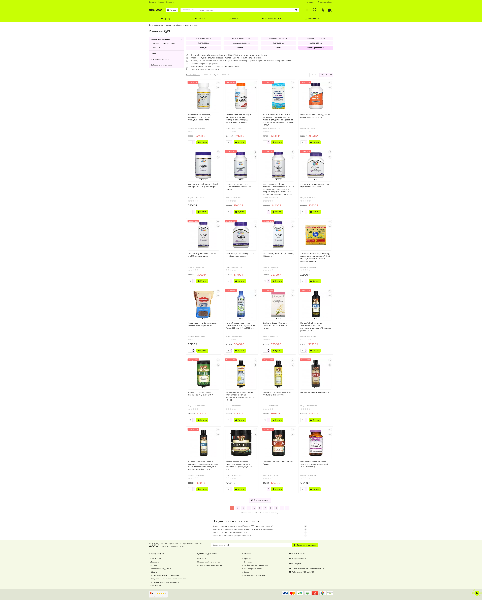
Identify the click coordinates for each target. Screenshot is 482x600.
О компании (313, 19)
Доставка (152, 2)
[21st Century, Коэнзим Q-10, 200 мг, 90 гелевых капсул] (241, 234)
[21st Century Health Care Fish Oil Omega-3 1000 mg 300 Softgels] (203, 165)
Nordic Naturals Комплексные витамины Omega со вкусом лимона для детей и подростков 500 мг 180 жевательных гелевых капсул (278, 120)
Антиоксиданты (191, 25)
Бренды (167, 19)
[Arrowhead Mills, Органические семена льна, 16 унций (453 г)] (203, 304)
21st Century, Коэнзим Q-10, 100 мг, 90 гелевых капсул (314, 185)
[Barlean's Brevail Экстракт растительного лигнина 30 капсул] (278, 304)
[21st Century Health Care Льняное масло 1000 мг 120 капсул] (241, 165)
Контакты (170, 2)
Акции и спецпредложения (209, 565)
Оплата (161, 2)
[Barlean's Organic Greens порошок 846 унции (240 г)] (203, 373)
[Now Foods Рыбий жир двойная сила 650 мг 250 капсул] (315, 96)
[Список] (326, 75)
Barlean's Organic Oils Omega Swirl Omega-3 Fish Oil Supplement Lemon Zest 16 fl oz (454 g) (240, 396)
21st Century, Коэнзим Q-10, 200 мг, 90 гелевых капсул (240, 254)
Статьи (201, 19)
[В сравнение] (218, 87)
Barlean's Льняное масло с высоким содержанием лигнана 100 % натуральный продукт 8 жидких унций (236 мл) (203, 465)
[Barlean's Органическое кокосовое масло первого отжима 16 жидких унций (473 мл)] (241, 442)
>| (287, 508)
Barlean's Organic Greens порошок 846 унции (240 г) (200, 393)
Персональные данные (160, 569)
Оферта (153, 572)
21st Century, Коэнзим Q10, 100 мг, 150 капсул (278, 254)
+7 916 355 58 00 (212, 69)
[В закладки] (218, 82)
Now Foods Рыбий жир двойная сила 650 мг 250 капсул (315, 116)
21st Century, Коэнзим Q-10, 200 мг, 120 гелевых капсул (202, 254)
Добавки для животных (161, 65)
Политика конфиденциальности (164, 582)
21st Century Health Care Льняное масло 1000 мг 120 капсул (238, 186)
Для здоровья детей (160, 59)
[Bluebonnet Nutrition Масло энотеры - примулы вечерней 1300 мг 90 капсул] (315, 442)
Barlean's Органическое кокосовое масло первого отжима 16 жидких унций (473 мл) (239, 465)
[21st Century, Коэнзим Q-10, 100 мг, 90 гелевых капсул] (315, 165)
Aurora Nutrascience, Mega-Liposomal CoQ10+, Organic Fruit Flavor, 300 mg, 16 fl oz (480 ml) (240, 325)
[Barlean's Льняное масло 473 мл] (315, 373)
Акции (235, 19)
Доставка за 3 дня (273, 19)
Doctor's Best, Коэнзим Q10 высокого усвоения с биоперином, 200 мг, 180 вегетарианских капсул (238, 118)
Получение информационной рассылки (168, 579)
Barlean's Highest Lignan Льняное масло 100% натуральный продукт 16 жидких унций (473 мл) (315, 327)
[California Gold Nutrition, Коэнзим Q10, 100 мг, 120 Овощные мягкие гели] (203, 96)
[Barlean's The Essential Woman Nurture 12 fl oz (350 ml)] (278, 373)
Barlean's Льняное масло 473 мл (315, 392)
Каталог (173, 10)
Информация (156, 553)
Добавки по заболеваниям (163, 43)
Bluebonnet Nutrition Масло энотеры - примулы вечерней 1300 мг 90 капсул (314, 464)
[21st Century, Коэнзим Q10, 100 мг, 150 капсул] (278, 234)
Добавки (178, 25)
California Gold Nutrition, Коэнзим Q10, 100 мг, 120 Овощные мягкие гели (199, 117)
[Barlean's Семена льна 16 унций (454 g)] (278, 442)
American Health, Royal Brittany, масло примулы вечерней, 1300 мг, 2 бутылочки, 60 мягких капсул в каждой (315, 257)
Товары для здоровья (162, 25)
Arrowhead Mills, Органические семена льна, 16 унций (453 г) (203, 324)
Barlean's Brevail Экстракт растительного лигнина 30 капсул (275, 325)
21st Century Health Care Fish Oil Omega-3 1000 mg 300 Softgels (203, 185)
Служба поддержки (207, 553)
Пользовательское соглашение (164, 575)
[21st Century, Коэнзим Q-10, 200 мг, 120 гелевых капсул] (203, 234)
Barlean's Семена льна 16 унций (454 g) (278, 463)
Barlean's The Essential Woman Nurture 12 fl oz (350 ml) (277, 393)
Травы (153, 53)
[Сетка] (321, 75)
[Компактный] (331, 75)
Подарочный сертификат (208, 562)
